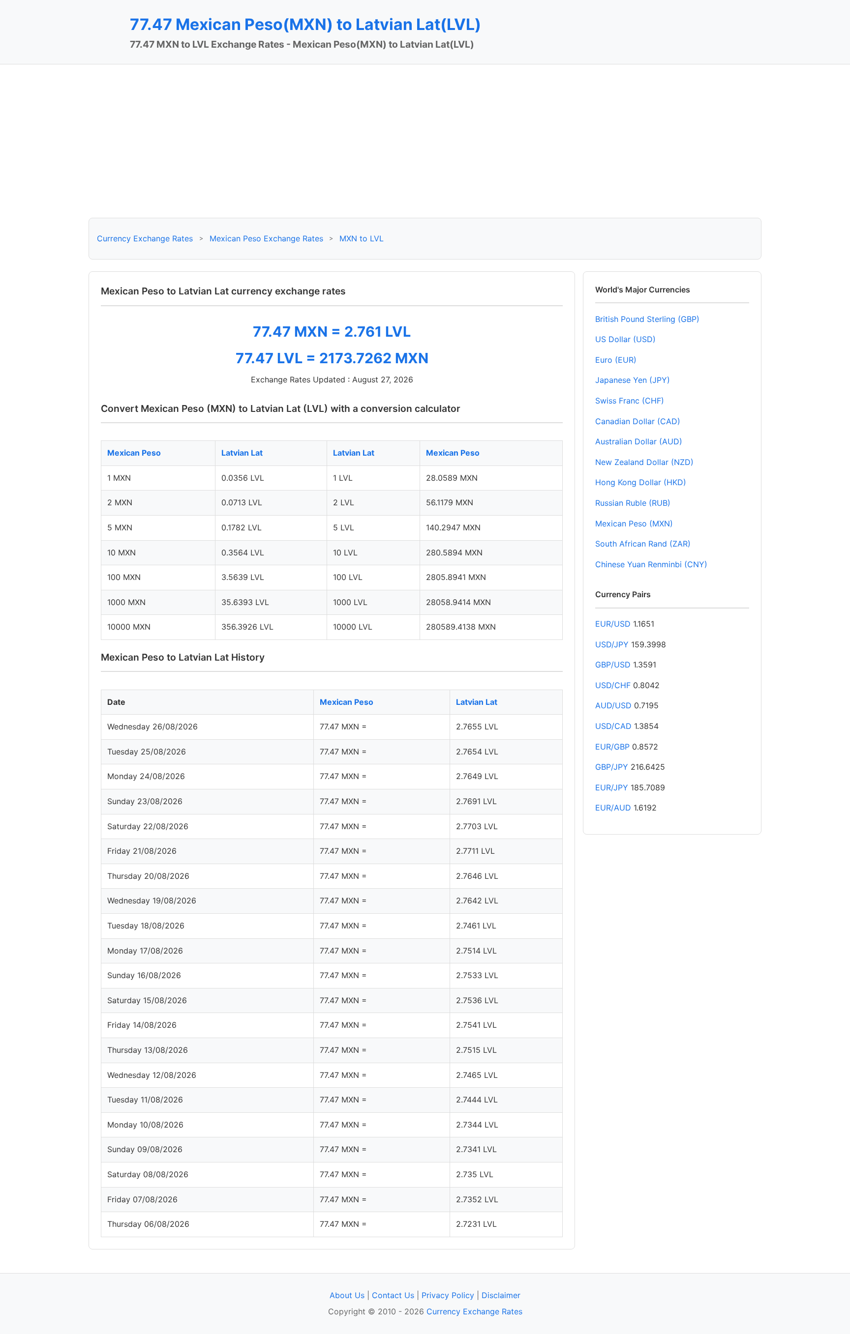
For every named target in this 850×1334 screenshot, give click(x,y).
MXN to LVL (361, 238)
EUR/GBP (612, 747)
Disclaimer (501, 1295)
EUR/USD (613, 624)
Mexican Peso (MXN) (634, 523)
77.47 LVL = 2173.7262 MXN (332, 358)
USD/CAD (613, 726)
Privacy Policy (448, 1295)
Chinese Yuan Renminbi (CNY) (651, 564)
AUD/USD (613, 705)
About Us (347, 1295)
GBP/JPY (611, 767)
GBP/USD (613, 664)
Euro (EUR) (616, 360)
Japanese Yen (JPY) (632, 380)
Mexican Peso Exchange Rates (266, 238)
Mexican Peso (134, 453)
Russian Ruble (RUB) (632, 503)
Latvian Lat (242, 453)
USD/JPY (612, 644)
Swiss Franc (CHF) (629, 401)
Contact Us (393, 1295)
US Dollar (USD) (625, 339)
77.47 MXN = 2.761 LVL (332, 331)
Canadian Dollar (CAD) (637, 421)
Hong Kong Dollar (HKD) (640, 482)
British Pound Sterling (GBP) (647, 319)
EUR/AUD (613, 807)
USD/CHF (613, 685)
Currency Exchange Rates (145, 238)
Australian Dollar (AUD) (638, 441)
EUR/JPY (611, 787)
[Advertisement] (425, 141)
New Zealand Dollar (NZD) (644, 462)
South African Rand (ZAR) (643, 544)
